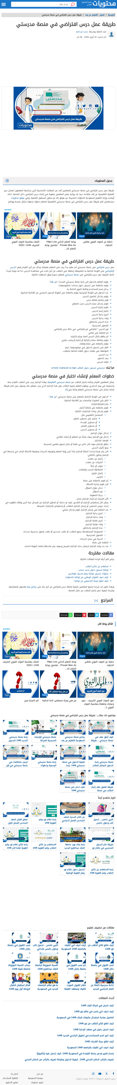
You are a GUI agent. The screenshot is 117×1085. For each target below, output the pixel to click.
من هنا (53, 282)
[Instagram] (93, 1073)
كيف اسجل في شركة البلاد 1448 (97, 1005)
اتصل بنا (14, 1074)
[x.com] (106, 1073)
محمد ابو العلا (82, 32)
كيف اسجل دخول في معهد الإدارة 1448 (93, 1029)
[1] (66, 390)
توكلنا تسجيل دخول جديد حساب (93, 570)
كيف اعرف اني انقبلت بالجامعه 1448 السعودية (90, 1047)
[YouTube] (100, 1073)
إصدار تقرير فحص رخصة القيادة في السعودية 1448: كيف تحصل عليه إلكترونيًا (75, 1053)
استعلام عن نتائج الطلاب (96, 566)
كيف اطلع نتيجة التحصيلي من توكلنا (91, 581)
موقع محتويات (18, 198)
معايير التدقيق (12, 1082)
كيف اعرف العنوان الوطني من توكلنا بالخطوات (86, 577)
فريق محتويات (37, 1082)
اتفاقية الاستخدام (10, 1078)
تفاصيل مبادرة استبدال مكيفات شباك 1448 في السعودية (85, 1017)
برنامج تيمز (32, 587)
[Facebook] (113, 1073)
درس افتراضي (103, 267)
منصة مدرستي (72, 275)
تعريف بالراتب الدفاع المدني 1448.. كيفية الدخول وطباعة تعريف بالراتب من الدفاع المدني (69, 1059)
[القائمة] (3, 4)
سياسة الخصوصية (35, 1078)
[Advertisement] (58, 64)
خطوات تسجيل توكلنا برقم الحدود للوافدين (88, 574)
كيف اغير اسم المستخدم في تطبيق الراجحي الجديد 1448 (85, 1035)
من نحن (40, 1074)
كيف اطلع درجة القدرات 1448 (99, 1041)
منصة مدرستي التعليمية (59, 382)
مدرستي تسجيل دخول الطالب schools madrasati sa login (78, 368)
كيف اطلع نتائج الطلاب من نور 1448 (96, 1023)
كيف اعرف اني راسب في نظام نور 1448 (94, 1011)
